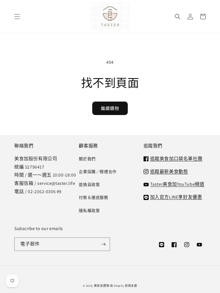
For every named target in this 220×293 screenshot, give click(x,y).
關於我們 (87, 158)
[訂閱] (103, 244)
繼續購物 (110, 108)
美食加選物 (101, 286)
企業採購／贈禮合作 (97, 171)
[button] (17, 16)
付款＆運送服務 (93, 197)
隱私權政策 (89, 210)
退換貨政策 (89, 184)
